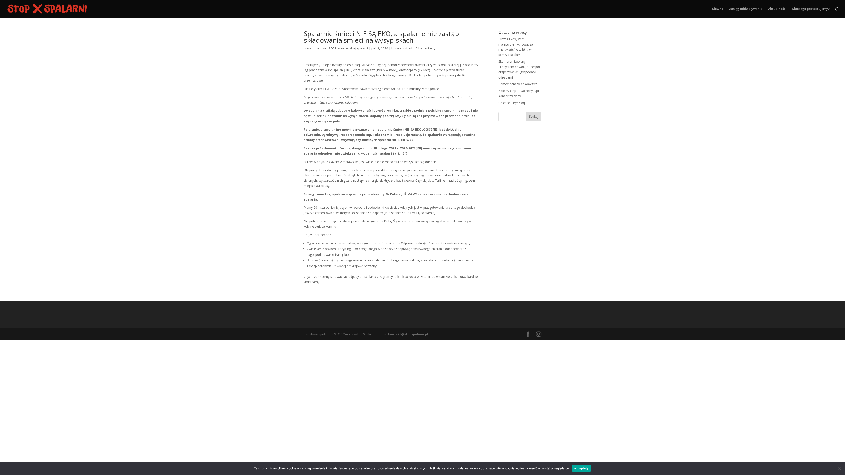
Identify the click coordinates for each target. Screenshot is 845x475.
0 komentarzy (425, 48)
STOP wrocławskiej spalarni (348, 48)
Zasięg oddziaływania (745, 9)
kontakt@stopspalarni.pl (408, 334)
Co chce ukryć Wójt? (512, 103)
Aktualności (777, 9)
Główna (717, 9)
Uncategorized (401, 48)
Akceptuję (581, 468)
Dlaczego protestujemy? (811, 9)
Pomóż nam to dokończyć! (517, 84)
